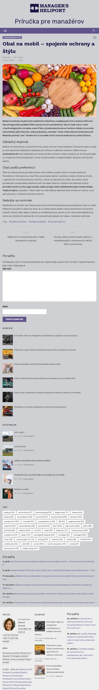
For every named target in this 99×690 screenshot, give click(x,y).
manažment (11, 521)
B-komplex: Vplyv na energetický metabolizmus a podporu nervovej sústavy (46, 336)
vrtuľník (85, 539)
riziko (48, 530)
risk (37, 530)
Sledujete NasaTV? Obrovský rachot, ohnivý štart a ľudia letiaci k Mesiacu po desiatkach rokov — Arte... (53, 570)
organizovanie (76, 521)
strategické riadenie (44, 535)
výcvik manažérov (56, 544)
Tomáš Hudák (48, 638)
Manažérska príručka (11, 653)
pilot (57, 526)
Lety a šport (19, 432)
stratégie (79, 535)
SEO (17, 669)
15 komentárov (28, 450)
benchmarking (43, 512)
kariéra (9, 517)
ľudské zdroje (30, 548)
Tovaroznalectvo (12, 37)
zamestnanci (11, 548)
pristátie (9, 530)
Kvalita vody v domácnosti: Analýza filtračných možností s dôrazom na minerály (47, 393)
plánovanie (72, 526)
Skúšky (6, 688)
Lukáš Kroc (59, 676)
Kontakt (6, 662)
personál (44, 526)
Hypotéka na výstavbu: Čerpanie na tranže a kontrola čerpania (40, 407)
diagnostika (61, 512)
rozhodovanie (79, 530)
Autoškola (15, 673)
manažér (28, 521)
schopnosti (10, 535)
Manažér (6, 656)
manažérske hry (46, 521)
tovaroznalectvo (57, 222)
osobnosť (10, 526)
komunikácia (24, 517)
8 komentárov (28, 493)
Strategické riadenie (19, 656)
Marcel (8, 57)
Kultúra (27, 685)
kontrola (42, 517)
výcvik (38, 544)
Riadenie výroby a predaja (13, 659)
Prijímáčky (18, 676)
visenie (71, 539)
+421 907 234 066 (10, 635)
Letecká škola (20, 446)
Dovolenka (21, 688)
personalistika (27, 526)
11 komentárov (28, 479)
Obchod (13, 688)
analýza (9, 512)
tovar (8, 539)
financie (77, 512)
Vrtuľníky (6, 673)
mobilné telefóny (18, 222)
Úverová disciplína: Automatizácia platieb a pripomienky (37, 364)
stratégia (64, 535)
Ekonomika (25, 679)
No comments (40, 678)
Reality (24, 673)
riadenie (24, 530)
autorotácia (25, 512)
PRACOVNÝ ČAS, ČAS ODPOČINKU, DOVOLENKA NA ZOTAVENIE (39, 475)
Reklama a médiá (21, 489)
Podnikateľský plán (24, 682)
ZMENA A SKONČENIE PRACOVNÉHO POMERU (32, 461)
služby (25, 535)
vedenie (57, 539)
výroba (74, 544)
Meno (5, 307)
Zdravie (6, 682)
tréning (43, 539)
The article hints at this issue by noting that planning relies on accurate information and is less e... (55, 603)
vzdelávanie (11, 544)
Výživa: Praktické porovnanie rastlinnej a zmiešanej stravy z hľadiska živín (44, 378)
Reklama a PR (25, 669)
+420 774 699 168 (10, 638)
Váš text (7, 269)
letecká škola (59, 517)
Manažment (26, 653)
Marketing (18, 685)
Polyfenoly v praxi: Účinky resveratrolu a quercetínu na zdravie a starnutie (45, 350)
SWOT (12, 682)
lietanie (76, 517)
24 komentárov (29, 436)
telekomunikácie (38, 222)
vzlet (26, 544)
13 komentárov (28, 465)
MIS (62, 521)
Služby (28, 659)
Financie (16, 679)
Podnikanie (7, 679)
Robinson (62, 530)
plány (87, 526)
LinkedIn (6, 641)
